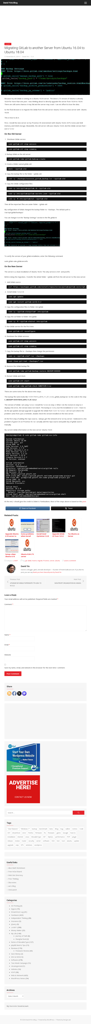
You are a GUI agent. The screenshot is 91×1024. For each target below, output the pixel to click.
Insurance (15, 921)
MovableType (36, 837)
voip (17, 845)
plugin (74, 837)
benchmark (43, 829)
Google (65, 833)
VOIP (13, 972)
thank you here (38, 572)
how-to (34, 561)
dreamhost (16, 833)
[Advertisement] (45, 22)
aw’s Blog (12, 886)
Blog (56, 829)
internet (20, 837)
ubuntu (57, 561)
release (10, 841)
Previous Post (25, 582)
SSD (53, 841)
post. (84, 501)
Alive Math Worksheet (16, 868)
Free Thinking (13, 879)
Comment (8, 604)
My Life (14, 933)
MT (44, 837)
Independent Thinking (19, 918)
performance (60, 837)
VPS (22, 845)
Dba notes (12, 882)
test (58, 841)
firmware (38, 833)
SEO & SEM (15, 957)
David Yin (25, 56)
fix (45, 833)
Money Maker (16, 930)
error (24, 833)
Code (81, 829)
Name (7, 635)
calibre (67, 829)
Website (7, 655)
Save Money (15, 954)
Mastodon (13, 1006)
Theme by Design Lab (63, 1020)
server (52, 561)
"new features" (13, 829)
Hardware (15, 915)
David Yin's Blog (10, 3)
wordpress (38, 845)
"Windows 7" (25, 829)
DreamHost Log (17, 912)
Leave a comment (70, 561)
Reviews (14, 948)
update (76, 841)
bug (61, 829)
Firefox (30, 833)
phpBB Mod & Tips (18, 945)
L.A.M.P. (7, 44)
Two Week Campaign (19, 963)
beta (51, 829)
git (26, 561)
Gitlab (30, 561)
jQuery (13, 924)
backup (34, 829)
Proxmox (46, 561)
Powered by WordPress (46, 1020)
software (46, 841)
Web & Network (17, 975)
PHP (68, 837)
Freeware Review (22, 951)
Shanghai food (21, 939)
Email (7, 645)
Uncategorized (16, 966)
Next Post (68, 581)
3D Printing (15, 906)
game (59, 833)
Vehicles (14, 969)
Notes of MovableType (20, 942)
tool (63, 841)
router (24, 841)
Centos (74, 829)
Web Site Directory (15, 875)
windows (29, 845)
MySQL (50, 837)
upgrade (10, 845)
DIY (9, 833)
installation (11, 837)
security (31, 841)
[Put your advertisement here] (23, 802)
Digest (13, 909)
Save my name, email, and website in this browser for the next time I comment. (34, 668)
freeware (51, 833)
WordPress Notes (18, 978)
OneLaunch (12, 890)
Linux (27, 837)
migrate (40, 561)
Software (14, 960)
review (17, 841)
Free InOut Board (15, 871)
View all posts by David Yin (52, 572)
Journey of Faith (21, 936)
